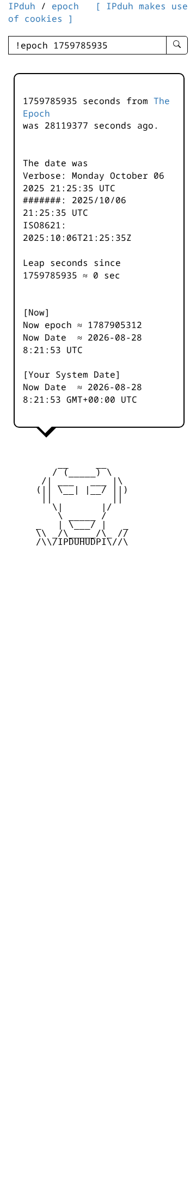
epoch (65, 6)
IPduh (21, 6)
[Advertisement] (98, 636)
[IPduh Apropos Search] (177, 45)
